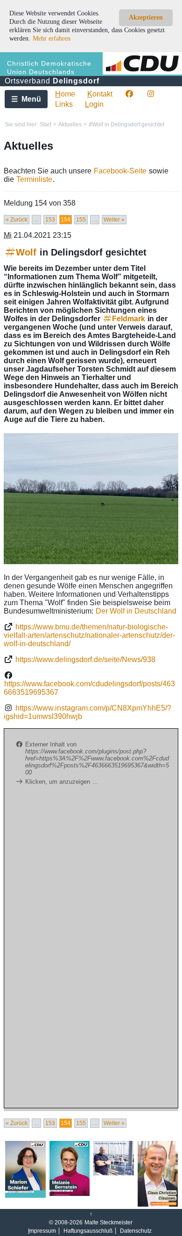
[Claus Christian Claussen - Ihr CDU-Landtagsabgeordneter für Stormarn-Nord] (158, 1204)
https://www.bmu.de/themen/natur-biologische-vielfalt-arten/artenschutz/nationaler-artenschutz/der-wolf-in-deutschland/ (89, 635)
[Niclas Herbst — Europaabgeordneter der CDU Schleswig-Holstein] (113, 1173)
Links (64, 104)
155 (81, 219)
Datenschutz (136, 1231)
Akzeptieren (146, 17)
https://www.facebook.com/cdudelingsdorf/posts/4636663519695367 (89, 688)
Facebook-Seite (120, 171)
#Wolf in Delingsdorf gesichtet (126, 124)
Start (45, 124)
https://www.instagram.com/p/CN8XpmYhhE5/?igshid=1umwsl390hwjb (87, 712)
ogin (94, 104)
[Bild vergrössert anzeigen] (91, 498)
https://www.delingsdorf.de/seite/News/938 (85, 659)
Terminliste (34, 179)
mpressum (42, 1231)
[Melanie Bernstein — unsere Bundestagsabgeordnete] (70, 1194)
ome (65, 94)
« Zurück (17, 219)
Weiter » (114, 219)
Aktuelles (70, 124)
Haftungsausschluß (87, 1231)
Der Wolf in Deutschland (136, 611)
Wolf (26, 252)
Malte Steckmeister (108, 1222)
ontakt (99, 94)
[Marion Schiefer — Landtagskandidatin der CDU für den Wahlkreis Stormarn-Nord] (25, 1196)
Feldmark (128, 319)
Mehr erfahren (51, 38)
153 (50, 219)
